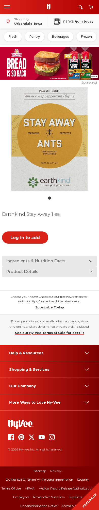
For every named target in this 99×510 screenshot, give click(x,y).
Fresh (13, 36)
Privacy (55, 471)
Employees (21, 497)
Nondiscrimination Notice (38, 506)
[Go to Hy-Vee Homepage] (50, 7)
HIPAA (30, 488)
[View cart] (91, 7)
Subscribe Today (49, 307)
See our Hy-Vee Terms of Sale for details (49, 333)
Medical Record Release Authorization (66, 488)
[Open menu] (7, 7)
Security (83, 479)
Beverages (60, 36)
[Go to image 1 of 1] (49, 198)
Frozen (86, 36)
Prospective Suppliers (48, 497)
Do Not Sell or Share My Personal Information (39, 479)
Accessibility (70, 506)
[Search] (81, 7)
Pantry (34, 36)
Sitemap (40, 471)
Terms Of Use (11, 488)
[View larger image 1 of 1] (49, 139)
